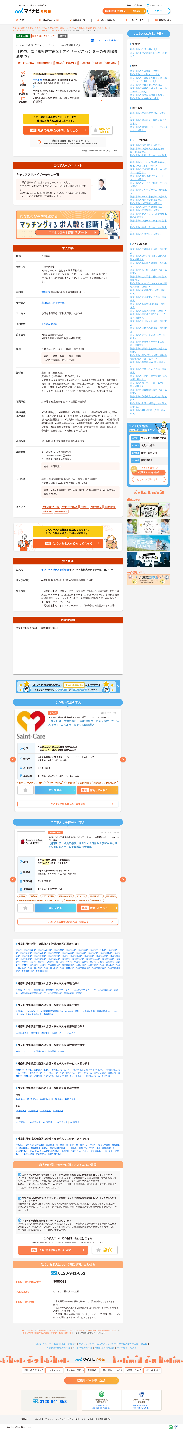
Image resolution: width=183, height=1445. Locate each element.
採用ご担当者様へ (32, 1370)
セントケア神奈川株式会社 (107, 40)
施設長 (144, 1343)
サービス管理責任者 (53, 993)
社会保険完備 (28, 1154)
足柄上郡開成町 (67, 968)
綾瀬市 (43, 965)
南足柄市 (34, 965)
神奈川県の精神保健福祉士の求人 (147, 95)
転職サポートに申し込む (123, 11)
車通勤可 (50, 1145)
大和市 (101, 962)
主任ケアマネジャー (83, 990)
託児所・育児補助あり (93, 1151)
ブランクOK (94, 1148)
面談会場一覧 (79, 20)
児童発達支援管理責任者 (31, 993)
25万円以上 (45, 1110)
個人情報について (111, 1370)
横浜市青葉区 (40, 956)
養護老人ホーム (93, 1076)
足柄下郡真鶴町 (99, 968)
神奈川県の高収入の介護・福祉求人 (148, 311)
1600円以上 (70, 1099)
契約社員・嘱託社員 (40, 1033)
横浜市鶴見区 (30, 950)
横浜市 (19, 950)
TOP (22, 20)
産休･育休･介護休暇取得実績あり (45, 1151)
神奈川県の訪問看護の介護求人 (146, 203)
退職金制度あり (55, 1154)
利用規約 (92, 1370)
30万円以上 (58, 1110)
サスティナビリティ (64, 1419)
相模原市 (66, 959)
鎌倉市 (33, 962)
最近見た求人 (165, 20)
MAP (35, 86)
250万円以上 (21, 1122)
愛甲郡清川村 (42, 971)
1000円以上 (32, 1099)
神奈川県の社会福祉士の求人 (145, 74)
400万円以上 (61, 1122)
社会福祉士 (33, 1011)
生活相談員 (39, 990)
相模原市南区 (108, 959)
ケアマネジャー (86, 1343)
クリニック (27, 1051)
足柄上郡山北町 (51, 968)
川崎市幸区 (89, 956)
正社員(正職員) (49, 324)
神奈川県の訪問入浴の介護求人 (146, 200)
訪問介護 (20, 1070)
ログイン (158, 11)
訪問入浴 (112, 1073)
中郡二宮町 (93, 965)
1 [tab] (101, 100)
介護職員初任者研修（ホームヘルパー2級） (60, 1011)
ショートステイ (77, 1076)
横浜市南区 (83, 950)
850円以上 (20, 1099)
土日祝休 (73, 1148)
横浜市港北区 (40, 953)
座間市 (25, 965)
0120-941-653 (71, 1273)
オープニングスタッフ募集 (98, 1145)
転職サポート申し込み (91, 1380)
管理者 (79, 993)
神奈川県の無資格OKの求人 (144, 98)
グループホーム (85, 1073)
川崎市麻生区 (54, 959)
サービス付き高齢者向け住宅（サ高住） (86, 1070)
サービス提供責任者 (103, 990)
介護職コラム (132, 1370)
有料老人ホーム (59, 1070)
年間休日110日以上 (58, 1148)
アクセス (49, 1419)
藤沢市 (41, 962)
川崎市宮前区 (40, 959)
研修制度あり (22, 1151)
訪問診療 (28, 1076)
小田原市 (50, 962)
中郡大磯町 (81, 965)
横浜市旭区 (81, 953)
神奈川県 (37, 80)
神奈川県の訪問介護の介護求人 (146, 145)
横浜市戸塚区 (54, 953)
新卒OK (65, 1151)
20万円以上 (33, 1110)
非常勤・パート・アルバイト (64, 1033)
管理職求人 (24, 1148)
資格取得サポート (110, 1148)
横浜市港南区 (68, 953)
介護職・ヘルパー (24, 990)
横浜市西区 (59, 950)
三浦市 (77, 962)
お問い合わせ (151, 1370)
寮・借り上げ (62, 1145)
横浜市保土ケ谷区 (98, 950)
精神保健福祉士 (34, 1014)
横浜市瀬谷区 (106, 953)
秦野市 (85, 962)
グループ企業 (87, 1419)
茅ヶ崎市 (60, 962)
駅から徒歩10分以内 (35, 1145)
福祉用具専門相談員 (104, 1348)
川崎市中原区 (102, 956)
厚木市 (93, 962)
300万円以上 (35, 1122)
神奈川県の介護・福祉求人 (144, 49)
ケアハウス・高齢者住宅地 (56, 1076)
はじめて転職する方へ (148, 479)
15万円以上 (21, 1110)
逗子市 (69, 962)
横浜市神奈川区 (45, 950)
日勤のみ (83, 1148)
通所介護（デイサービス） (55, 303)
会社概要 (39, 1419)
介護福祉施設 (40, 1051)
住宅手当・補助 (77, 1145)
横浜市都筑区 (54, 956)
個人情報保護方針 (103, 1419)
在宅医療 (52, 1051)
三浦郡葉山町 (54, 965)
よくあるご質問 (73, 1370)
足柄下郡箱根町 (83, 968)
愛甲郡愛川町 (28, 971)
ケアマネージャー (64, 990)
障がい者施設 (100, 1073)
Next (123, 759)
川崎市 (65, 956)
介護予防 (106, 1076)
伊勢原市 (110, 962)
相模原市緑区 (78, 959)
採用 (77, 1419)
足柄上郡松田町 (35, 968)
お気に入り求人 (137, 20)
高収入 (45, 1148)
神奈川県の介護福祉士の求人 (145, 71)
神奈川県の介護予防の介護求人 (146, 234)
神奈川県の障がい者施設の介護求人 (148, 196)
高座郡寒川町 (68, 965)
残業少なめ (76, 1151)
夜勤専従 (20, 1145)
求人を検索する (108, 20)
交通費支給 (41, 1154)
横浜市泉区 (27, 956)
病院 (18, 1051)
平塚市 (25, 962)
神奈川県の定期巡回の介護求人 (146, 210)
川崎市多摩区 (26, 959)
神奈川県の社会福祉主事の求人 (146, 85)
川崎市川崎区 (76, 956)
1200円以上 (45, 1099)
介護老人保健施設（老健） (38, 1070)
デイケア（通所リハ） (66, 1073)
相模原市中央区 (93, 959)
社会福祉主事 (89, 1011)
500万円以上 (75, 1122)
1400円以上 (57, 1099)
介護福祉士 (21, 1011)
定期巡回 (38, 1076)
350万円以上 (48, 1122)
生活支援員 (69, 993)
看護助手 (50, 990)
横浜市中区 (71, 950)
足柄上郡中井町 (107, 965)
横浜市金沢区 (26, 953)
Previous (13, 759)
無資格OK (48, 1014)
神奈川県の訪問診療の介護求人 (146, 207)
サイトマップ (53, 1370)
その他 (61, 1051)
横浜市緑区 (93, 953)
